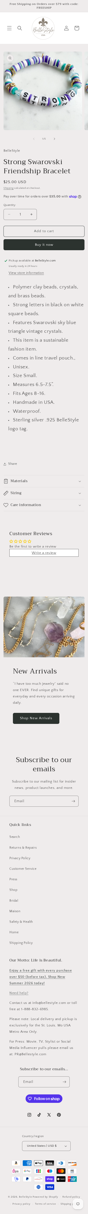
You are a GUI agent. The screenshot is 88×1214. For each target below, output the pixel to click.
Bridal (13, 901)
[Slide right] (54, 139)
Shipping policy (70, 1204)
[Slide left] (34, 139)
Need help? (18, 993)
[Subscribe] (73, 801)
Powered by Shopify (45, 1196)
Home (14, 932)
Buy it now (44, 245)
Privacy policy (21, 1204)
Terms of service (45, 1204)
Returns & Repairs (23, 848)
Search (14, 837)
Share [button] (12, 464)
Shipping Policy (21, 943)
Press (13, 879)
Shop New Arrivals (36, 718)
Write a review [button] (44, 553)
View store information (26, 273)
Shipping (9, 188)
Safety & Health (21, 922)
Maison (15, 911)
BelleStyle (25, 1196)
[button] (9, 28)
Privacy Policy (19, 858)
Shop (13, 890)
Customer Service (23, 869)
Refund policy (71, 1196)
